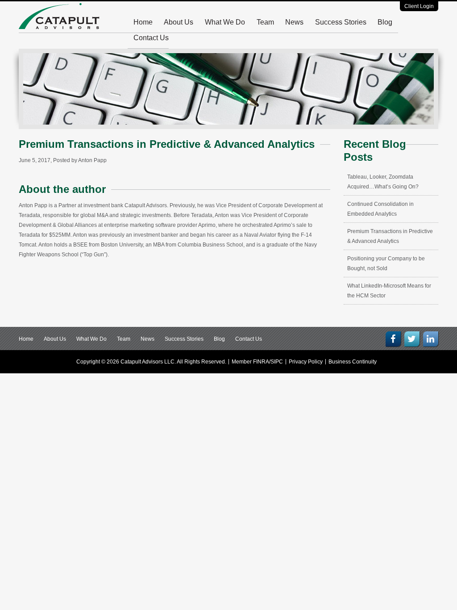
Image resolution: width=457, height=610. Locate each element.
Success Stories (340, 22)
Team (265, 22)
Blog (385, 22)
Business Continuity (352, 361)
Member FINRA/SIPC (257, 361)
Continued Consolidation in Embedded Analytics (380, 209)
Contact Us (151, 38)
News (294, 22)
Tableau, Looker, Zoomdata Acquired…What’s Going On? (383, 182)
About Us (178, 22)
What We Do (225, 22)
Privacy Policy (306, 361)
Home (143, 22)
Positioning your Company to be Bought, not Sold (386, 263)
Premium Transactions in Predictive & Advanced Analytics (390, 236)
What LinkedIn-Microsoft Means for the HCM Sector (389, 291)
